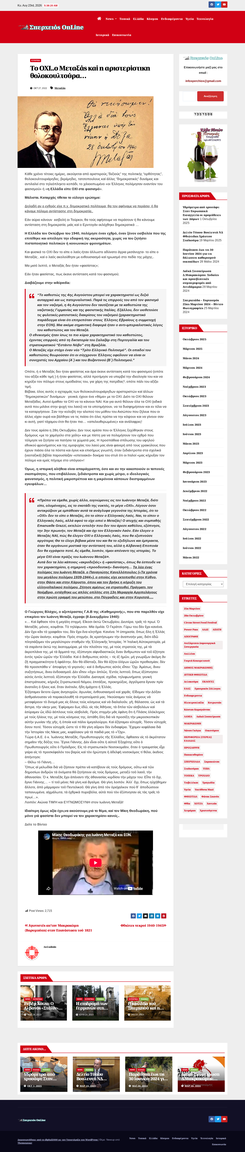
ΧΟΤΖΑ (198, 803)
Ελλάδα (138, 19)
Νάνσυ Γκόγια (192, 730)
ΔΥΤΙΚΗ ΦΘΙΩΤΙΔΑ (195, 674)
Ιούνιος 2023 (192, 434)
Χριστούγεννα (208, 810)
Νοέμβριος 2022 (194, 500)
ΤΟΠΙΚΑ (189, 775)
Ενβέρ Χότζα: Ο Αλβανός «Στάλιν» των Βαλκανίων (41, 1008)
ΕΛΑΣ (187, 688)
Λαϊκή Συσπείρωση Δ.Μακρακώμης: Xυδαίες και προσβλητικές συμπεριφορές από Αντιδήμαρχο (201, 279)
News (110, 19)
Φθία (187, 803)
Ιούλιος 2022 (192, 538)
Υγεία (190, 19)
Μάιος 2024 (191, 358)
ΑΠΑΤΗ (217, 629)
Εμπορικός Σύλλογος (207, 688)
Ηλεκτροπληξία (194, 702)
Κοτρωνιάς (214, 702)
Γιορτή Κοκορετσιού (197, 660)
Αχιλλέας (189, 653)
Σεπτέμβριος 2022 (196, 519)
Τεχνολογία (205, 19)
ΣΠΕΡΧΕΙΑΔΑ (192, 761)
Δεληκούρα (191, 681)
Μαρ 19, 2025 (88, 1086)
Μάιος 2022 (191, 557)
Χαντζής (212, 803)
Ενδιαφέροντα (172, 19)
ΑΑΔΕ (205, 629)
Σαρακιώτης (211, 761)
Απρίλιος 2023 (193, 453)
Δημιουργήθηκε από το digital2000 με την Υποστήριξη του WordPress (58, 1139)
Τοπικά (124, 19)
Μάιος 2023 (191, 443)
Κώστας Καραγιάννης (197, 709)
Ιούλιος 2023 (192, 424)
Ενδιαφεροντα (193, 695)
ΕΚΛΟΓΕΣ (208, 681)
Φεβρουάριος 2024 (196, 377)
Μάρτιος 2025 (192, 348)
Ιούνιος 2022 (192, 548)
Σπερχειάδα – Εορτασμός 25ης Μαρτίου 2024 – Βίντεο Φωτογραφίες (203, 304)
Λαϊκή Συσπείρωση (208, 716)
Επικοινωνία (121, 35)
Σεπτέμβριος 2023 (196, 405)
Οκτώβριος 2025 (194, 339)
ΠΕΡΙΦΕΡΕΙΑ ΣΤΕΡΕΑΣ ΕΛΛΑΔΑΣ (198, 739)
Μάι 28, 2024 (140, 1086)
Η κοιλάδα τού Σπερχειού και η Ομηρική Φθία (144, 1008)
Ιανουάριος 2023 (195, 481)
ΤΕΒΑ (206, 768)
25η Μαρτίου (192, 608)
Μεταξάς (60, 88)
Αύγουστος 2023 (194, 415)
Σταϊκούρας (191, 768)
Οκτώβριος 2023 (194, 396)
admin (52, 947)
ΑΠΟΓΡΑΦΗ (191, 636)
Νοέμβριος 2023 (194, 386)
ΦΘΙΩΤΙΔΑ (190, 796)
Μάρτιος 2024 (192, 367)
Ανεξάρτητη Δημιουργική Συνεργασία (199, 645)
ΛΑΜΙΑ (188, 716)
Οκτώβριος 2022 (194, 510)
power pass (191, 629)
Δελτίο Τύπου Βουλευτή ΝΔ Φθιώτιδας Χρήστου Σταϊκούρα (203, 236)
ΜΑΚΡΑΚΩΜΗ (192, 723)
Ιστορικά (102, 35)
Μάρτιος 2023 (192, 462)
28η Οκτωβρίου (193, 615)
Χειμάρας (190, 810)
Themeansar (25, 1143)
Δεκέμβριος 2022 (195, 491)
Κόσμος (152, 19)
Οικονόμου (212, 730)
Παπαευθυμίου (193, 754)
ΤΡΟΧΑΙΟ (204, 775)
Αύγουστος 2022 (194, 529)
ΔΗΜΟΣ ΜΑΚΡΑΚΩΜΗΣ (198, 667)
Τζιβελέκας (191, 782)
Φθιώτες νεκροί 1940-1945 (142, 926)
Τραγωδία (208, 782)
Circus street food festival (200, 622)
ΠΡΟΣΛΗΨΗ (191, 747)
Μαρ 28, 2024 (193, 1086)
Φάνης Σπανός (210, 796)
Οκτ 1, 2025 (34, 1086)
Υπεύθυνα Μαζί (204, 789)
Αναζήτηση (210, 96)
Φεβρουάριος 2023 (196, 472)
